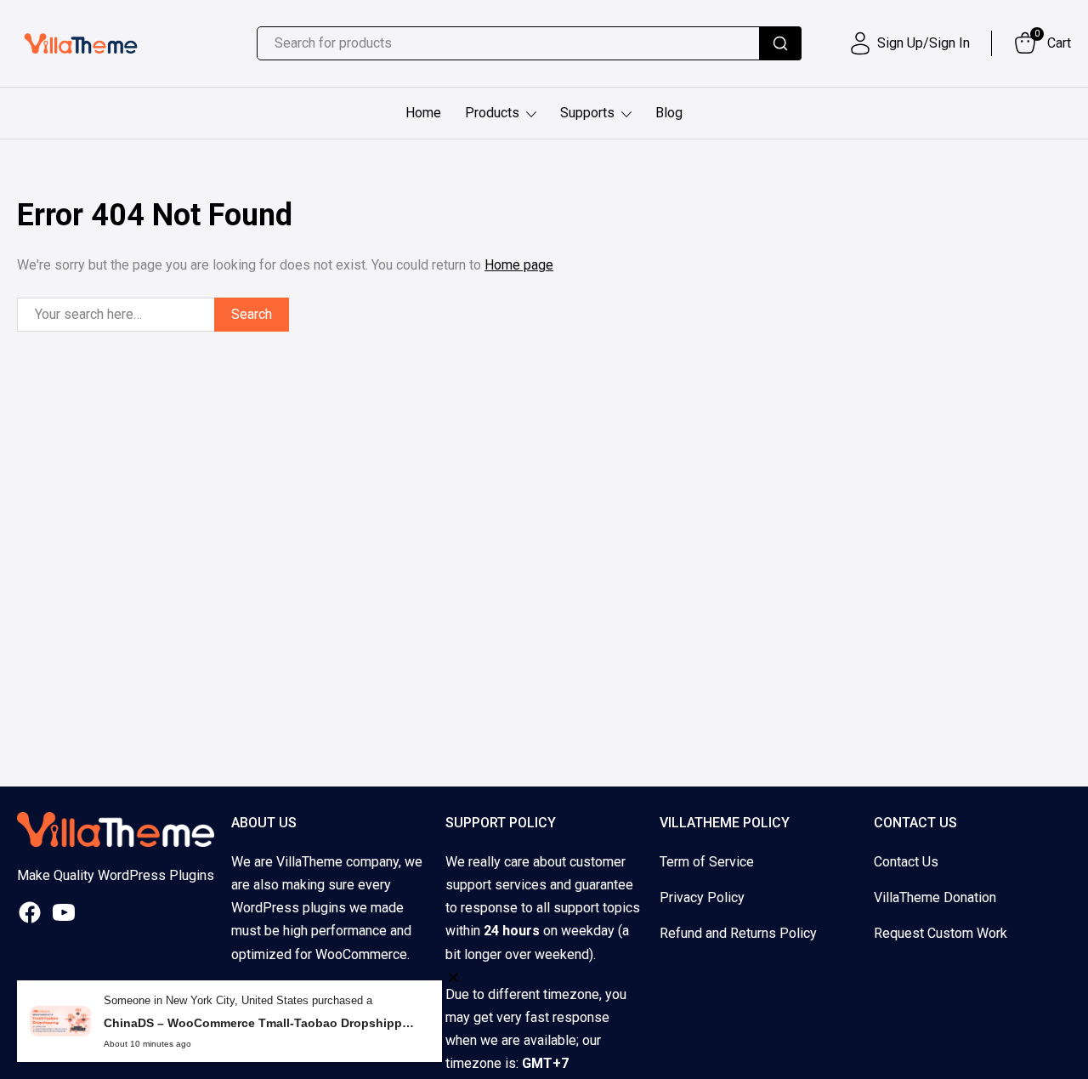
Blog (669, 113)
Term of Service (707, 862)
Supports (587, 113)
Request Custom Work (940, 933)
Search (251, 314)
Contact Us (906, 862)
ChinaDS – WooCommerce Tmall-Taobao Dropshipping (260, 1023)
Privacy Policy (702, 897)
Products (492, 113)
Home (423, 113)
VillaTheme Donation (935, 897)
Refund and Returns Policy (738, 933)
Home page (518, 265)
